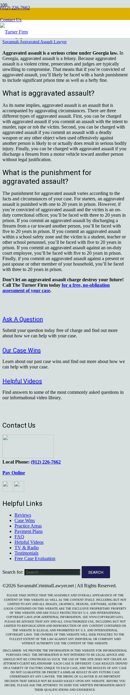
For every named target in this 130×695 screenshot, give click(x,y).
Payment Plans (29, 531)
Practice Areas (28, 525)
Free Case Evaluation (35, 558)
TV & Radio (27, 547)
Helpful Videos (29, 542)
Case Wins (25, 520)
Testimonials (26, 553)
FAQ (19, 536)
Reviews (23, 515)
